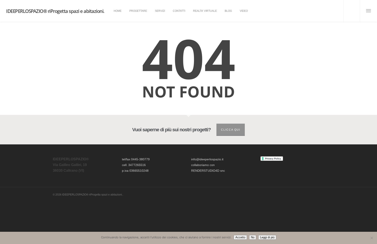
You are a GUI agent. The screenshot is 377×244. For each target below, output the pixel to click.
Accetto (240, 237)
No (252, 237)
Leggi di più (267, 237)
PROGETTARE (138, 10)
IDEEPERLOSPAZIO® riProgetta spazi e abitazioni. (55, 11)
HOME (118, 10)
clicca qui (230, 129)
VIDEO (244, 10)
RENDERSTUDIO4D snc (208, 170)
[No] (371, 238)
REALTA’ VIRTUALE (205, 10)
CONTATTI (179, 10)
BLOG (228, 10)
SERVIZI (160, 10)
